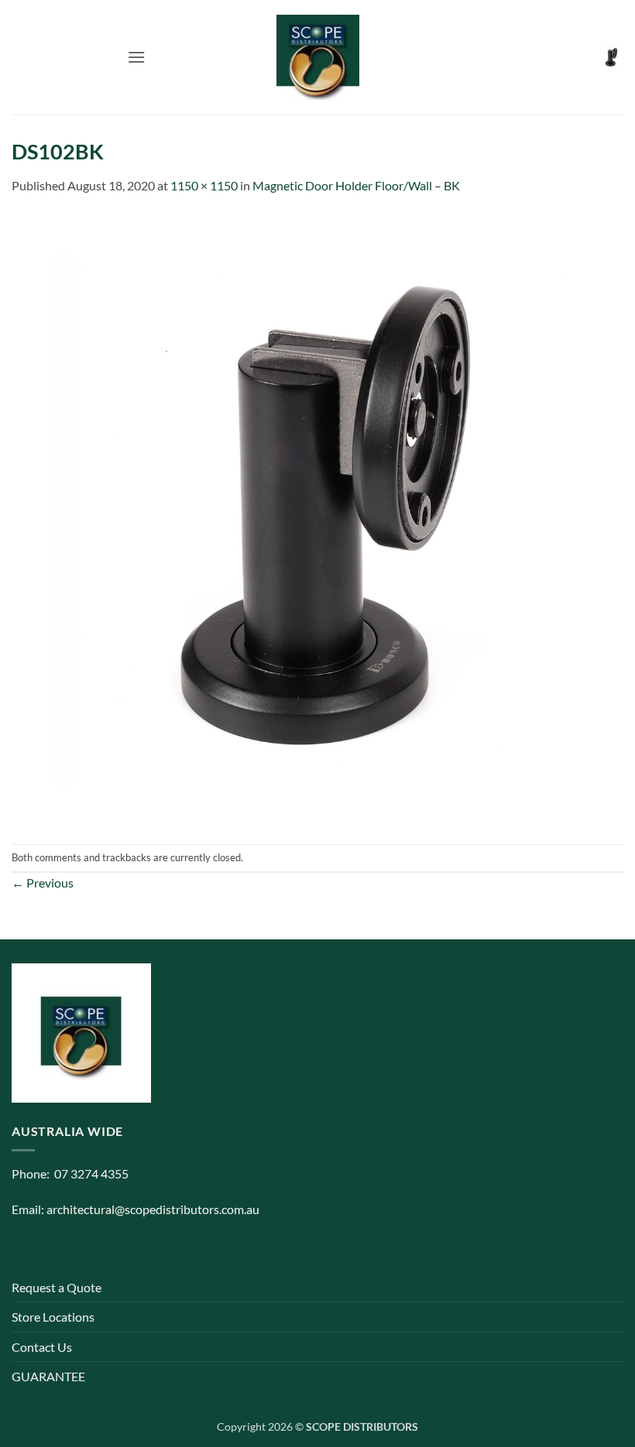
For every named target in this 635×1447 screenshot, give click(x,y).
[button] (136, 57)
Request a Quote (56, 1287)
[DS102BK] (317, 518)
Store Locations (53, 1316)
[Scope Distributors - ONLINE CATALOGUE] (317, 57)
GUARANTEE (48, 1376)
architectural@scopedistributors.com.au (152, 1209)
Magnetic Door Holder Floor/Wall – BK (356, 185)
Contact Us (42, 1346)
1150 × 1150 (204, 185)
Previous (43, 882)
